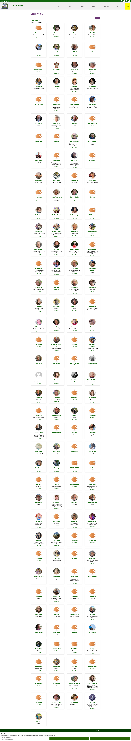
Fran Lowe (74, 344)
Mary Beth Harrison (92, 231)
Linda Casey (74, 123)
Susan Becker (56, 70)
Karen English (92, 180)
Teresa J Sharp (56, 558)
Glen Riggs (38, 484)
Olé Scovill (38, 540)
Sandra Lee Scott (92, 521)
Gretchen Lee (74, 327)
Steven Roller (92, 484)
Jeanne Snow (56, 576)
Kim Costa (56, 141)
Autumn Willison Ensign (92, 683)
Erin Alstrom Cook (56, 33)
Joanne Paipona (38, 451)
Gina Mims (56, 380)
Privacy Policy (98, 730)
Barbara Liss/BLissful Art (56, 345)
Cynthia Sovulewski (92, 576)
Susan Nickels (92, 415)
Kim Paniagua (74, 451)
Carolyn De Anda (92, 141)
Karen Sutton (38, 614)
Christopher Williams (74, 683)
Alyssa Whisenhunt (92, 666)
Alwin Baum (92, 52)
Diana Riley (56, 484)
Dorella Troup (38, 649)
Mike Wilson (39, 702)
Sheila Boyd (74, 86)
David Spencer (38, 596)
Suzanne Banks (56, 52)
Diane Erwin (39, 197)
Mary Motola (39, 415)
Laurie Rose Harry (38, 249)
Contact (117, 6)
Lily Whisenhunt (39, 683)
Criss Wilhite (56, 683)
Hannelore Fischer (74, 197)
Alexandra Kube (74, 306)
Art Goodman (92, 215)
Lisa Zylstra (39, 721)
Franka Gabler (38, 215)
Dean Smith (74, 558)
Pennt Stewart (92, 596)
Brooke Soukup (74, 576)
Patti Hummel (38, 268)
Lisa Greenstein (38, 231)
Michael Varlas (74, 649)
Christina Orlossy (56, 432)
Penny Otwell (92, 432)
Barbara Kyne (92, 306)
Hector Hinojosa (92, 249)
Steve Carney (38, 123)
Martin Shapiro (92, 540)
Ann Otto (74, 432)
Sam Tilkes (74, 632)
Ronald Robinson (74, 484)
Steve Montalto (38, 398)
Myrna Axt (92, 33)
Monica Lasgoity (57, 327)
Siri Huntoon (56, 268)
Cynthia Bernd (38, 86)
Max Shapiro (39, 558)
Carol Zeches (92, 702)
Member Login (106, 6)
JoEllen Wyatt (74, 702)
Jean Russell (74, 502)
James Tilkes (56, 632)
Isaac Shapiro (74, 540)
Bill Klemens (56, 306)
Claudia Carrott (56, 123)
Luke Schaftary (56, 521)
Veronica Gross (74, 231)
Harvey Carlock (92, 104)
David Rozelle (38, 502)
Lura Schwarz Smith (38, 576)
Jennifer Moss (92, 398)
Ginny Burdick (92, 86)
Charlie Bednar (74, 70)
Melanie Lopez (74, 521)
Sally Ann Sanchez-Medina (74, 364)
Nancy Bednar (92, 70)
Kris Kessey (39, 306)
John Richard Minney (92, 380)
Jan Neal (74, 415)
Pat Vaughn (92, 649)
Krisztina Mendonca (92, 363)
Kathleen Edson (74, 180)
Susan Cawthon (38, 141)
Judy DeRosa (74, 160)
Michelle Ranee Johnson (92, 269)
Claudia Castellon (92, 123)
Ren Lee (92, 327)
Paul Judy (56, 287)
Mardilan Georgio (74, 215)
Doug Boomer (56, 86)
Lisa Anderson (74, 33)
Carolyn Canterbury (74, 104)
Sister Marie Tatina (74, 614)
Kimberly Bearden (38, 70)
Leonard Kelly (92, 287)
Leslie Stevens (74, 596)
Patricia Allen (38, 33)
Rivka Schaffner (39, 521)
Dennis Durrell (56, 180)
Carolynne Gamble (56, 215)
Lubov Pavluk (92, 451)
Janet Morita (57, 398)
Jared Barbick (74, 52)
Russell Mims (74, 380)
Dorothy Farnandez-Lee (56, 197)
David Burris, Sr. (39, 104)
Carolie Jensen (74, 268)
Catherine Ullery (57, 649)
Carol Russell (56, 502)
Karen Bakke (39, 52)
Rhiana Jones (38, 287)
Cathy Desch (92, 160)
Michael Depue (56, 160)
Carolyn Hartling (74, 249)
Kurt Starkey (56, 596)
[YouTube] (129, 1)
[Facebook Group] (124, 1)
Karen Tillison (92, 632)
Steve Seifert (56, 540)
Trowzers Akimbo (74, 141)
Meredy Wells (56, 666)
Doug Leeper (39, 344)
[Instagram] (126, 1)
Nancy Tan (56, 614)
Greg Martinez (56, 363)
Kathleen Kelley (74, 287)
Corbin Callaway (57, 104)
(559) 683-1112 (9, 1)
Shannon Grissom (56, 231)
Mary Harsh (56, 249)
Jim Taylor (92, 614)
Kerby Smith (92, 558)
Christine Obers (39, 432)
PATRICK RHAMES (74, 468)
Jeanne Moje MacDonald (92, 345)
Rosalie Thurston (38, 632)
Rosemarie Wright (56, 702)
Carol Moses (74, 398)
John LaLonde (38, 327)
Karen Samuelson (92, 502)
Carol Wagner (38, 666)
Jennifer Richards (92, 468)
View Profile (38, 37)
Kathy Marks (39, 363)
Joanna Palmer (56, 451)
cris (39, 380)
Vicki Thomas (38, 468)
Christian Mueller (56, 415)
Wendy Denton (38, 160)
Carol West (74, 666)
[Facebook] (122, 1)
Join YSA (127, 6)
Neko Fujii (92, 197)
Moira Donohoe (38, 180)
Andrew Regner (56, 468)
